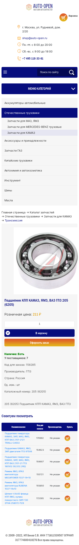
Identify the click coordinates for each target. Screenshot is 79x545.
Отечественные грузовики (21, 112)
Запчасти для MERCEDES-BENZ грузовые (34, 126)
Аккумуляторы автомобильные (24, 102)
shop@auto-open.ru (34, 38)
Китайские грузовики (18, 160)
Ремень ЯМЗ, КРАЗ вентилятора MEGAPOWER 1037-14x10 (18, 474)
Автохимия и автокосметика (23, 170)
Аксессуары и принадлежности (25, 140)
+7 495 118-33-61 (32, 58)
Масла (8, 200)
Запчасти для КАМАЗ (21, 132)
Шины (8, 190)
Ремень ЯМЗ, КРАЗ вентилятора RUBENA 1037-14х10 (16, 485)
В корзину (41, 333)
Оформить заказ (39, 342)
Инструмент (12, 180)
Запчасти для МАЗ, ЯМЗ (23, 120)
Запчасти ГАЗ (13, 150)
